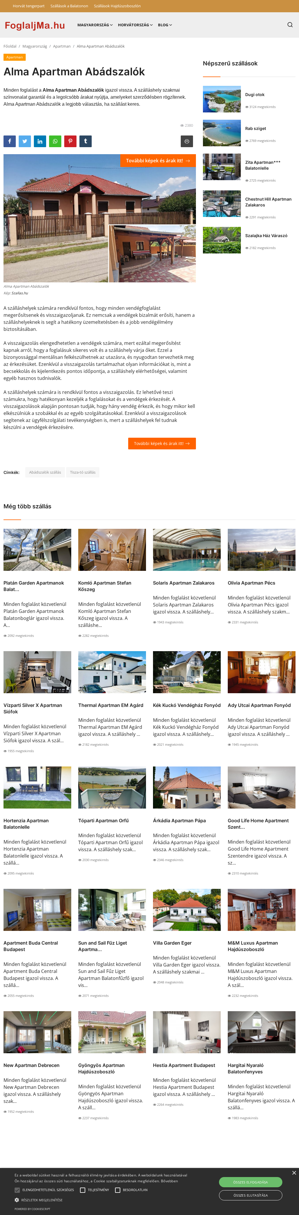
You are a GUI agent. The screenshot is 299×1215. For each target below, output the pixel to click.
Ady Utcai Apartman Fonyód (259, 705)
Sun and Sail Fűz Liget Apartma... (102, 946)
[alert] (149, 1191)
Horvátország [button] (133, 24)
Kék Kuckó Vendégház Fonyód (187, 705)
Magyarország (34, 46)
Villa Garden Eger (172, 943)
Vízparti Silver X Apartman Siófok (33, 708)
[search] (290, 24)
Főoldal (10, 46)
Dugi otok (255, 94)
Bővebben (169, 1181)
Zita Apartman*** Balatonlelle (263, 165)
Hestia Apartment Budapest (184, 1065)
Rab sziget (255, 128)
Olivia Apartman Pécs (251, 583)
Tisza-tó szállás (82, 472)
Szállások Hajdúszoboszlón (117, 5)
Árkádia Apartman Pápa (179, 820)
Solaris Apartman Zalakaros (184, 583)
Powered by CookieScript (32, 1209)
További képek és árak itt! (155, 160)
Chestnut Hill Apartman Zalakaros (268, 202)
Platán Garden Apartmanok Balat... (34, 586)
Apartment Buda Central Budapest (31, 946)
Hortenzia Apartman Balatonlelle (26, 824)
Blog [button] (163, 24)
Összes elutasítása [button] (251, 1195)
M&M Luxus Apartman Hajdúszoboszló (253, 946)
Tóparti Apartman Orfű (103, 820)
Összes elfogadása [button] (250, 1182)
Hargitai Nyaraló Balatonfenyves (246, 1068)
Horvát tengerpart (29, 5)
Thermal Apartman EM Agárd (110, 705)
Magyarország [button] (93, 24)
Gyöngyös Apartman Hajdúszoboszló (101, 1068)
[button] (17, 1190)
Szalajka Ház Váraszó (266, 235)
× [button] (294, 1173)
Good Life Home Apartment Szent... (258, 824)
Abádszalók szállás (45, 472)
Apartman (62, 46)
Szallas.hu (19, 293)
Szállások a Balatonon (69, 5)
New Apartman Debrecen (32, 1065)
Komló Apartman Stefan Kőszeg (104, 586)
